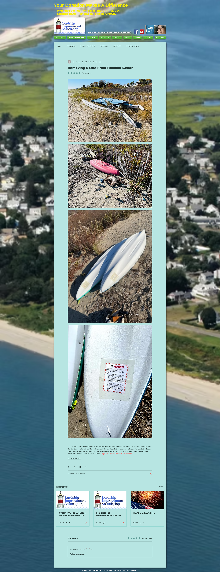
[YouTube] (142, 31)
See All (161, 486)
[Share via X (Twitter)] (74, 467)
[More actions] (151, 62)
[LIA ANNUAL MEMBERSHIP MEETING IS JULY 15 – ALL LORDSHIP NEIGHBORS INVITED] (110, 500)
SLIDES (115, 10)
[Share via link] (85, 467)
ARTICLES (117, 46)
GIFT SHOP (104, 46)
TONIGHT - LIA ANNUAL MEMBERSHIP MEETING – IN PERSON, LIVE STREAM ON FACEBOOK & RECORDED (72, 514)
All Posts (59, 46)
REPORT (102, 10)
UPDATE (110, 13)
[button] (161, 46)
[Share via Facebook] (69, 467)
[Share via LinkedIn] (80, 467)
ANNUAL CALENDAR (87, 46)
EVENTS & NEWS (132, 46)
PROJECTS (71, 46)
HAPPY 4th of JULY (144, 513)
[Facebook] (136, 31)
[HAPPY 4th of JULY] (147, 500)
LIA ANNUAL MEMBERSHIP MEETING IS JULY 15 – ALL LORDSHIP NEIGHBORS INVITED (109, 514)
